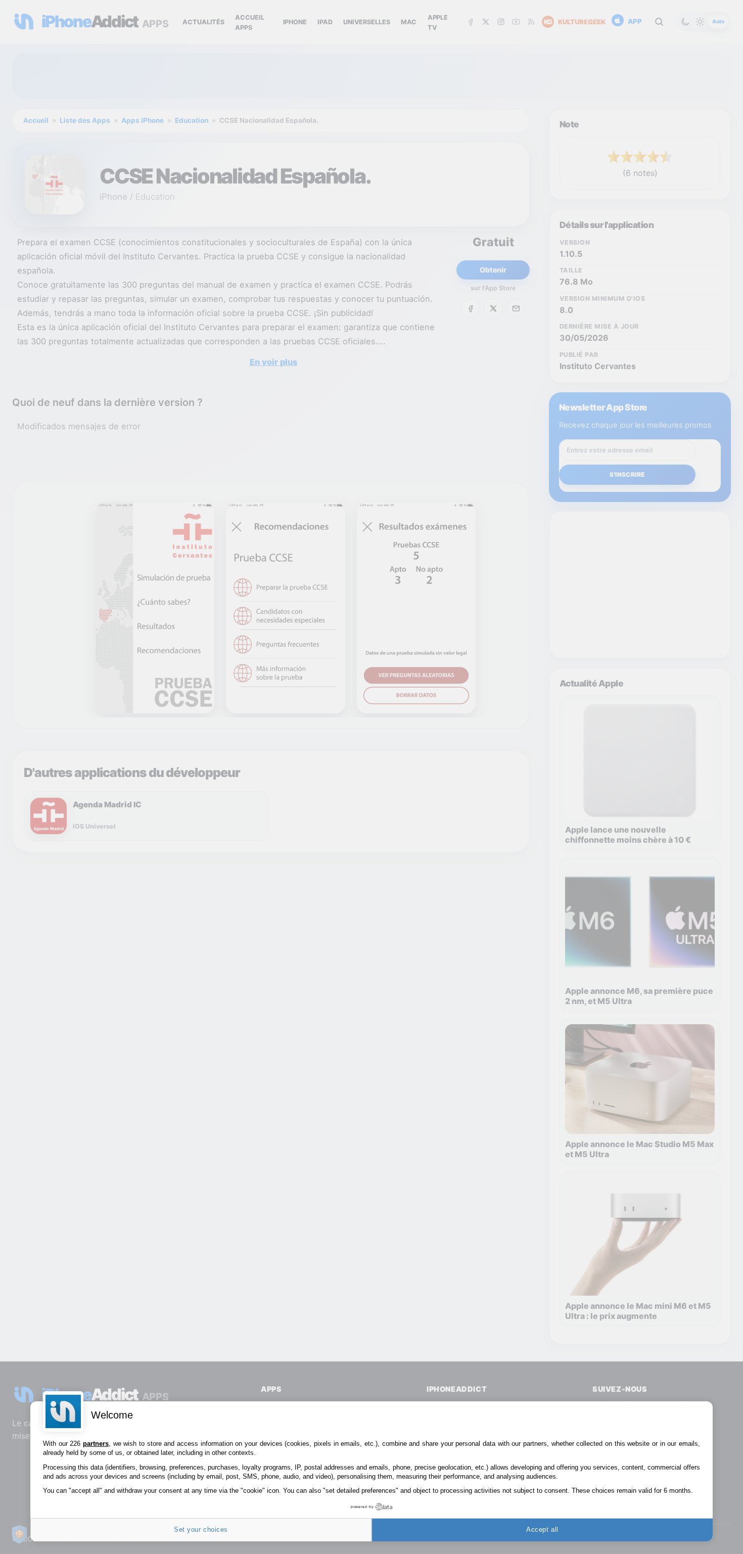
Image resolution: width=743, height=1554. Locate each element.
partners (96, 1443)
